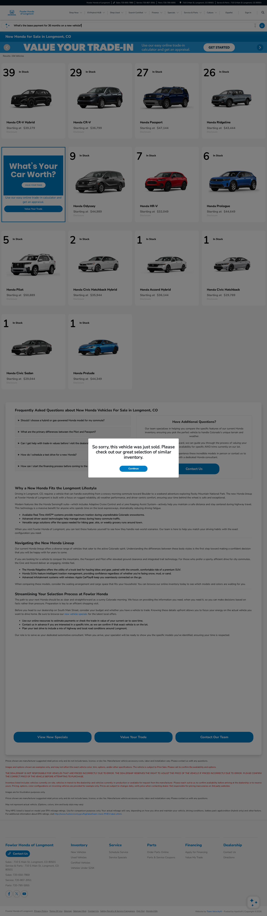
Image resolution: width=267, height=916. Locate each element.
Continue (133, 468)
